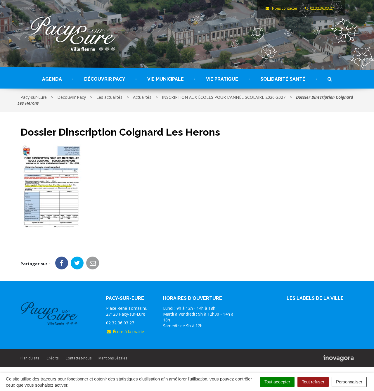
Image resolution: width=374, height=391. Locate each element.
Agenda (52, 79)
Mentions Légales (112, 358)
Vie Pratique (222, 79)
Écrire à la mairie (128, 331)
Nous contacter (284, 8)
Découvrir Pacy (104, 79)
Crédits (52, 358)
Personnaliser (349, 381)
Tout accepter (277, 381)
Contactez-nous (78, 358)
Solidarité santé (282, 79)
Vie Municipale (165, 79)
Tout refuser (313, 381)
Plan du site (29, 358)
